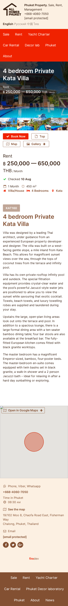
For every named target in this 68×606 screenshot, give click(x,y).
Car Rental (11, 45)
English (8, 24)
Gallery (36, 144)
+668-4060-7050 (36, 14)
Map (14, 144)
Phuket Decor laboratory (45, 589)
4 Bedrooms (40, 190)
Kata (59, 190)
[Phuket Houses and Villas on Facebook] (6, 544)
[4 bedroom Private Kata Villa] (8, 124)
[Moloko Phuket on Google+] (20, 544)
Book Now (18, 136)
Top (42, 136)
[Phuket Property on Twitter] (13, 544)
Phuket (50, 45)
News (50, 600)
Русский (20, 24)
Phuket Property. (36, 5)
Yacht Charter (39, 34)
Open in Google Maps (23, 410)
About (7, 56)
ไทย (36, 24)
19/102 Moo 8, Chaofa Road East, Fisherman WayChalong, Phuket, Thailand (33, 517)
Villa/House (16, 190)
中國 (30, 24)
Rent (18, 34)
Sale (6, 34)
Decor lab (32, 45)
